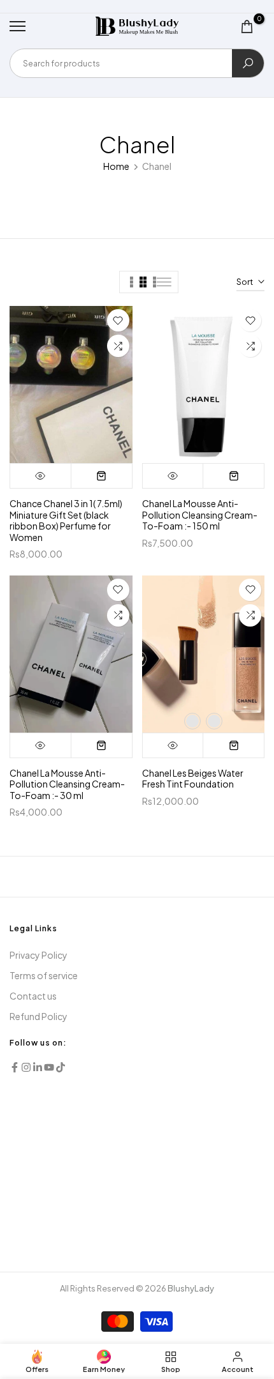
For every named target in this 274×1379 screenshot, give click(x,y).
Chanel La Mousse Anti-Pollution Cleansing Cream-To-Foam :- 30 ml (67, 784)
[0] (247, 26)
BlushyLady (191, 1288)
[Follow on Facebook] (15, 1067)
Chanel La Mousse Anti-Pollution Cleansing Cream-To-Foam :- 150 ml (199, 514)
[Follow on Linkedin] (37, 1067)
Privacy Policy (39, 955)
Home (116, 166)
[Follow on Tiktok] (60, 1067)
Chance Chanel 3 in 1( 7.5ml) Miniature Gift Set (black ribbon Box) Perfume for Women (66, 520)
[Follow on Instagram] (26, 1067)
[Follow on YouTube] (49, 1067)
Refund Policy (39, 1016)
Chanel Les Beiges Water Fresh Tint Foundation (192, 778)
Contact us (33, 996)
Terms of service (44, 975)
